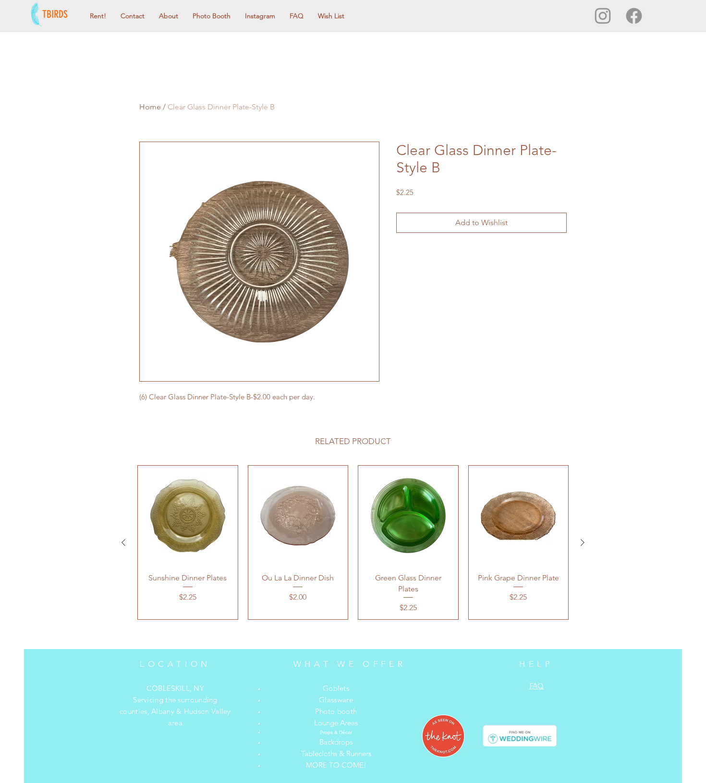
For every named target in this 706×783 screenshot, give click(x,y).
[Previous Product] (123, 542)
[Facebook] (634, 15)
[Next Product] (582, 542)
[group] (353, 542)
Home (150, 106)
